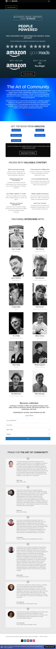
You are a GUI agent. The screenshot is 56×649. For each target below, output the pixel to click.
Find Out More (28, 74)
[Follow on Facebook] (31, 641)
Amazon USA (16, 130)
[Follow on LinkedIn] (25, 641)
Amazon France (40, 135)
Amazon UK (40, 130)
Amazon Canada (16, 135)
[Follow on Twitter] (22, 641)
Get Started (11, 7)
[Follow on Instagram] (34, 641)
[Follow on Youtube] (28, 641)
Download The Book (28, 153)
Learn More (29, 416)
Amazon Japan (16, 140)
